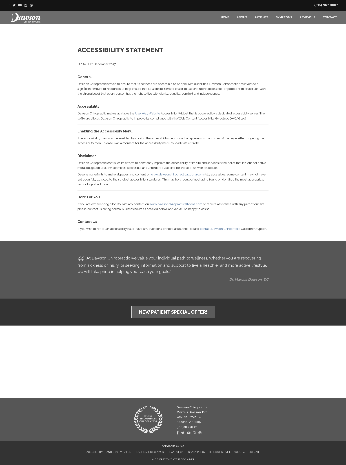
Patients (262, 17)
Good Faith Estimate (247, 452)
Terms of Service (220, 452)
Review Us (307, 17)
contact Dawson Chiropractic (220, 229)
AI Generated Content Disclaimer (173, 459)
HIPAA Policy (175, 452)
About (242, 17)
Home (225, 17)
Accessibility (94, 452)
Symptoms (284, 17)
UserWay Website (147, 113)
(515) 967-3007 (326, 5)
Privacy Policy (196, 452)
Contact (330, 17)
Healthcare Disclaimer (149, 452)
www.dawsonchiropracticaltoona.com (177, 174)
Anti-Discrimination (119, 452)
